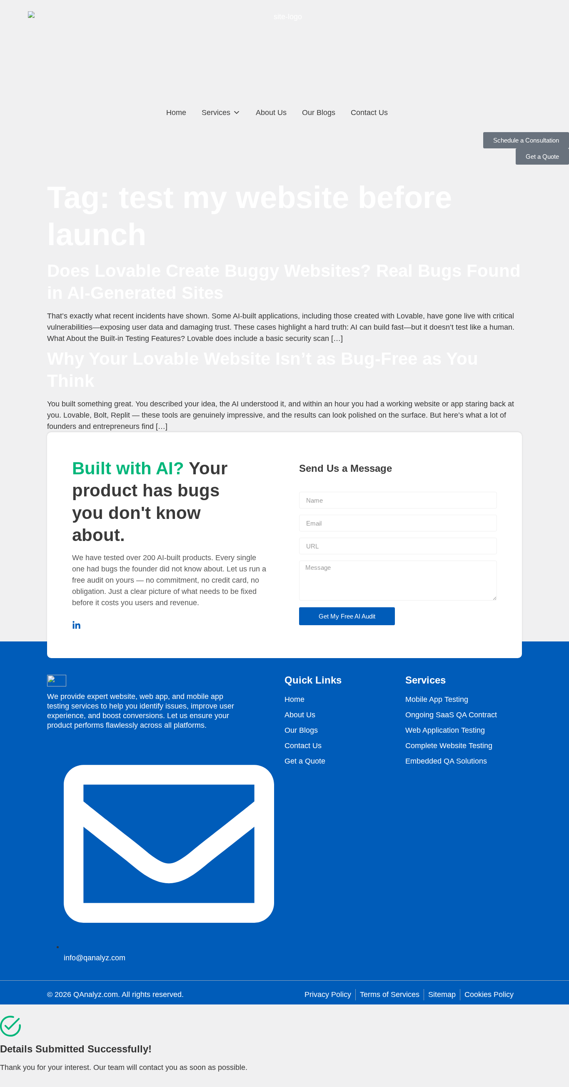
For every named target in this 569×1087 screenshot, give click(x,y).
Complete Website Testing (448, 745)
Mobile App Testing (436, 699)
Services (216, 112)
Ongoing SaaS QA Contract (451, 715)
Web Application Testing (445, 730)
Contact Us (369, 112)
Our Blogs (318, 112)
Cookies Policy (489, 994)
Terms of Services (389, 994)
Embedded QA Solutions (446, 761)
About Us (271, 112)
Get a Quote (304, 761)
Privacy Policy (327, 994)
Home (176, 112)
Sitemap (442, 994)
